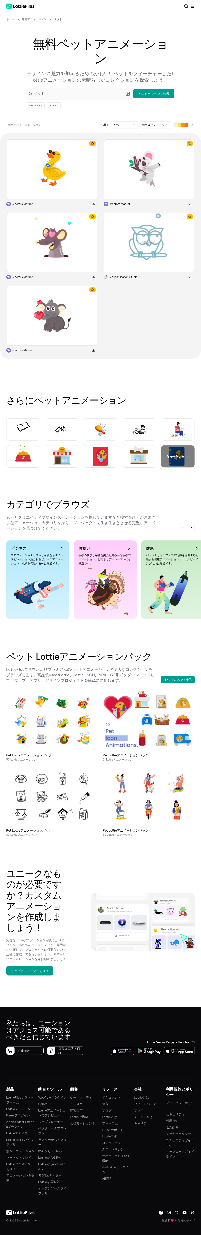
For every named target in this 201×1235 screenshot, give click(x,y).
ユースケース (79, 1104)
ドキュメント (111, 1097)
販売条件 (172, 1127)
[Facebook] (161, 1212)
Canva (42, 1104)
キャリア (140, 1123)
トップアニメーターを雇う (30, 971)
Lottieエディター (18, 1133)
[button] (100, 93)
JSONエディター (50, 1175)
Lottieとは (109, 1117)
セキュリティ (175, 1114)
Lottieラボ (109, 1136)
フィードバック (145, 1104)
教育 (105, 1104)
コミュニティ (111, 1143)
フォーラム (110, 1123)
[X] (176, 1212)
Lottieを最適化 (48, 1182)
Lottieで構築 (79, 1117)
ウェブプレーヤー (50, 1122)
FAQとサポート (112, 1130)
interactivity (35, 105)
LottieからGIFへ (49, 1157)
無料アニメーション (20, 1151)
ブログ (106, 1110)
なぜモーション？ (82, 1123)
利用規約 (172, 1121)
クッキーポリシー (178, 1134)
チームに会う (143, 1117)
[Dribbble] (192, 1212)
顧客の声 (76, 1110)
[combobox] (124, 124)
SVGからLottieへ (50, 1151)
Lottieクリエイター (20, 1109)
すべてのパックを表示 (178, 679)
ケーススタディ (81, 1097)
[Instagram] (168, 1212)
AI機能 (106, 1178)
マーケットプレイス (20, 1157)
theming (53, 105)
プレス (138, 1110)
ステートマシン (113, 1149)
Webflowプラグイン (52, 1097)
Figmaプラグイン (18, 1115)
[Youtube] (184, 1212)
